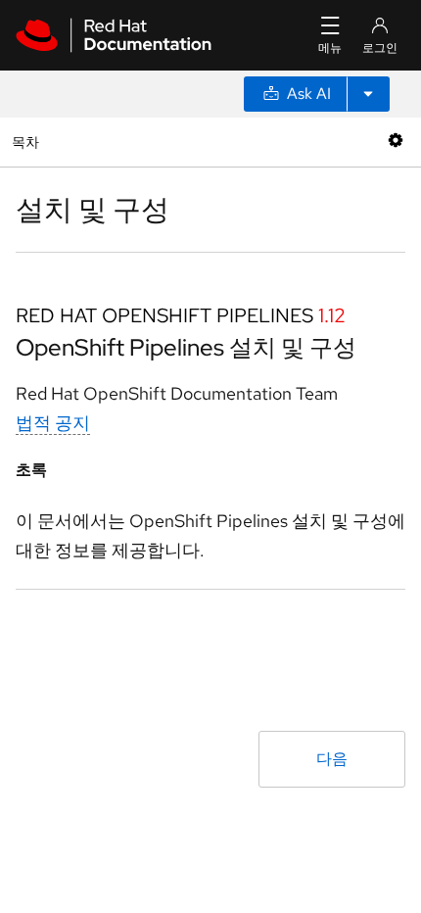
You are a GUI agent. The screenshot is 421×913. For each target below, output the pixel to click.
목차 (28, 141)
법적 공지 (53, 422)
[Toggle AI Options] (368, 94)
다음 (332, 758)
